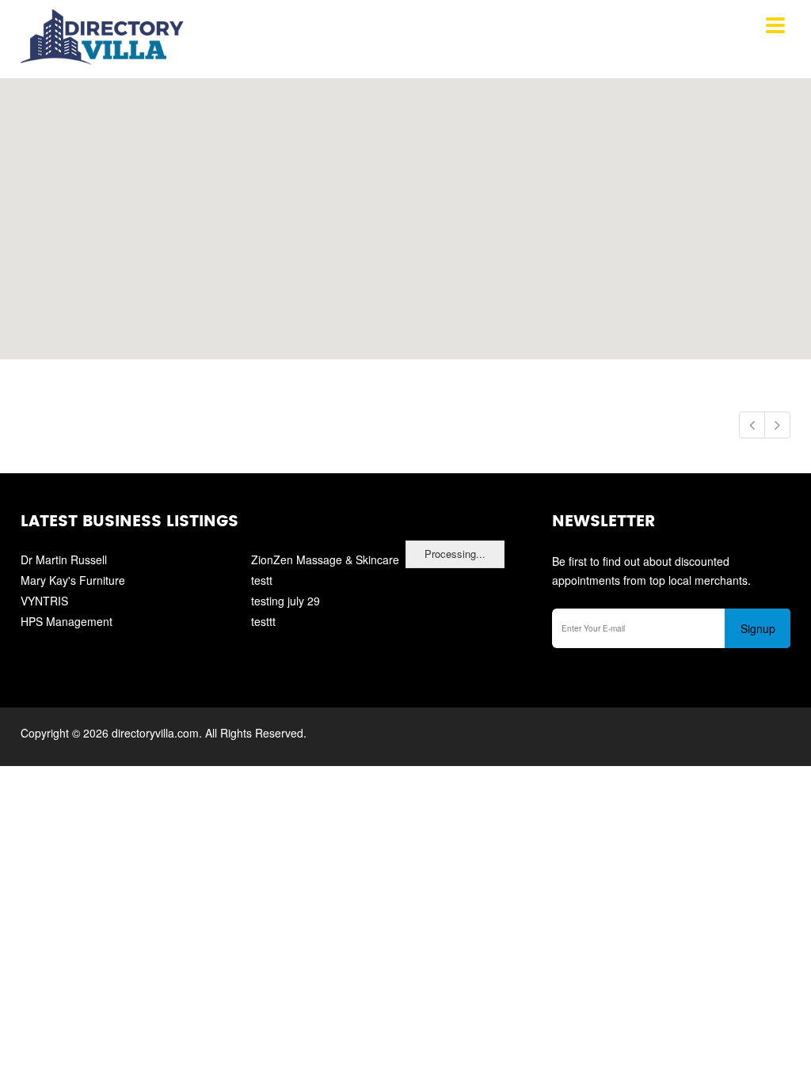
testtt (263, 621)
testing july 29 (285, 601)
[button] (405, 210)
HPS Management (66, 621)
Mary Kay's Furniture (73, 580)
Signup (758, 628)
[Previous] (752, 425)
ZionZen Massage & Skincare (325, 559)
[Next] (777, 425)
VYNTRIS (44, 601)
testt (261, 580)
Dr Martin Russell (64, 559)
